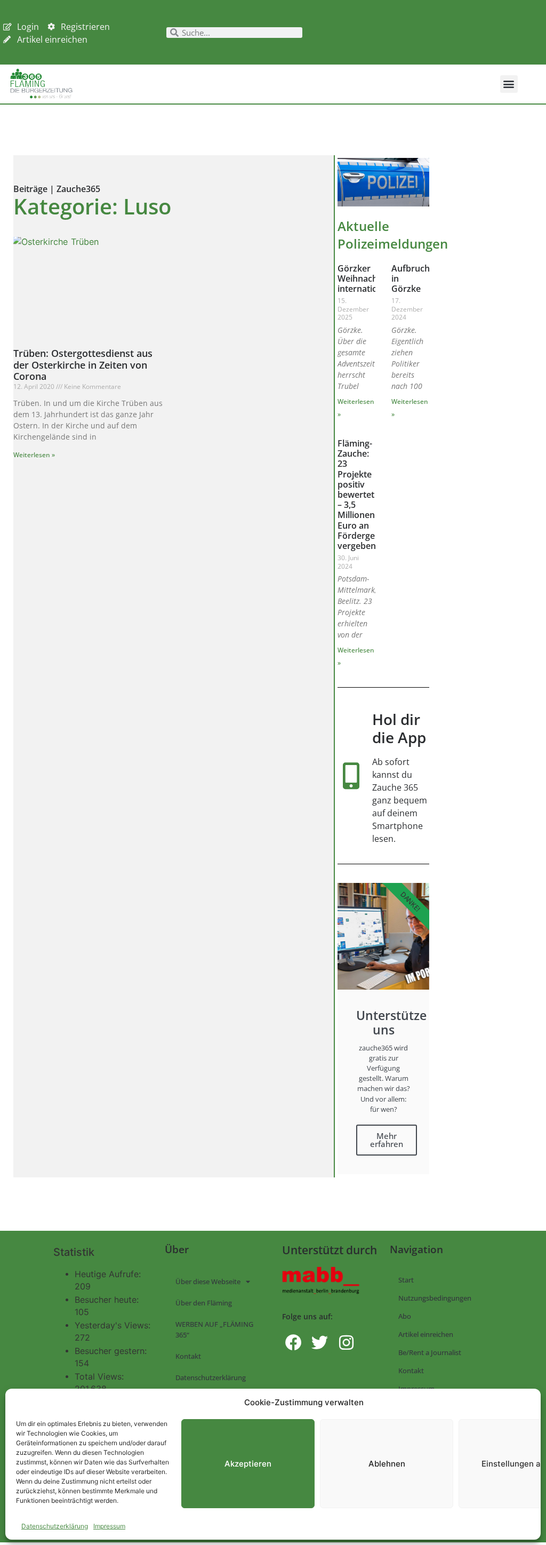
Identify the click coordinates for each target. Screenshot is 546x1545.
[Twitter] (319, 1342)
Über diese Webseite (207, 1281)
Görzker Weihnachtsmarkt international (374, 278)
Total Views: (100, 1376)
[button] (509, 84)
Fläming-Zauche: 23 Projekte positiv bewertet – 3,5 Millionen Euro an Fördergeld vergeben (360, 494)
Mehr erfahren (386, 1139)
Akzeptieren (247, 1464)
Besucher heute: (108, 1299)
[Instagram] (346, 1342)
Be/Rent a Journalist (429, 1352)
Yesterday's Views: (114, 1325)
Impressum (109, 1526)
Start (406, 1280)
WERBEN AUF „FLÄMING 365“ (214, 1329)
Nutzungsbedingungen (434, 1298)
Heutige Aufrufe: (109, 1274)
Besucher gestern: (112, 1351)
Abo (404, 1316)
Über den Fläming (203, 1303)
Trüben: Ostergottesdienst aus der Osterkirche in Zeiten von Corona (82, 365)
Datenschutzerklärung (54, 1526)
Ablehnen (386, 1464)
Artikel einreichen (425, 1334)
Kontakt (188, 1356)
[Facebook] (293, 1342)
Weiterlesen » (34, 454)
